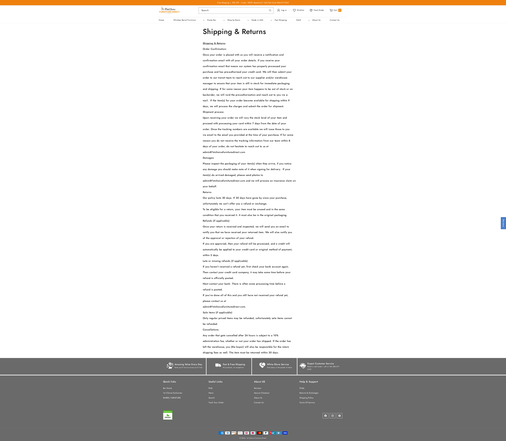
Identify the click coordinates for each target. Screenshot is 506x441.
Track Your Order (216, 402)
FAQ (211, 388)
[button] (189, 20)
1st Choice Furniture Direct (256, 438)
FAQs (302, 388)
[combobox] (236, 10)
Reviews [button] (503, 223)
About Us (258, 397)
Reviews (257, 388)
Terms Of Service (307, 402)
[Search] (270, 10)
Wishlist (300, 10)
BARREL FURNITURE (172, 397)
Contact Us (259, 402)
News (211, 392)
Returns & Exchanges (309, 392)
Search (212, 397)
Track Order (319, 10)
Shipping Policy (306, 397)
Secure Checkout (261, 392)
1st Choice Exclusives (172, 392)
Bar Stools (167, 388)
